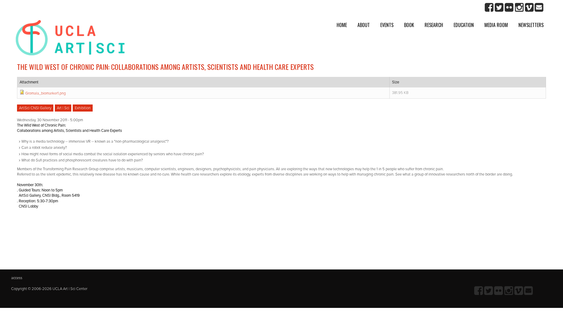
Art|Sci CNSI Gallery (35, 108)
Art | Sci (63, 108)
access (16, 278)
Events (387, 24)
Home (342, 24)
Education (464, 24)
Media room (496, 24)
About (363, 24)
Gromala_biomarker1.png (45, 93)
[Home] (70, 40)
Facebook (489, 7)
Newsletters (531, 24)
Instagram (519, 7)
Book (409, 24)
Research (434, 24)
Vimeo (529, 7)
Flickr (509, 7)
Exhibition (83, 108)
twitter (499, 7)
